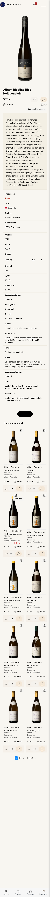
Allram (8, 198)
